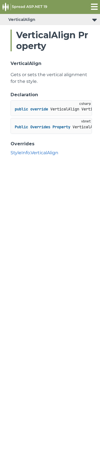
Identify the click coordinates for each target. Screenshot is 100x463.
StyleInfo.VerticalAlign (34, 152)
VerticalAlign (21, 19)
